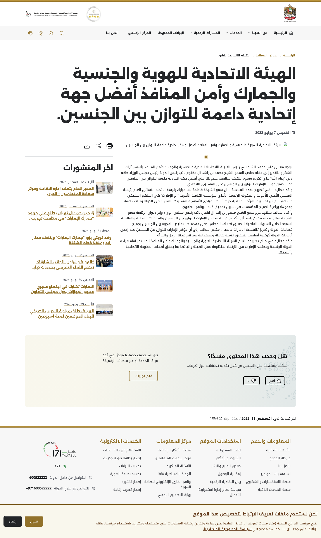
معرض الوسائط (266, 55)
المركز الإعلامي (139, 33)
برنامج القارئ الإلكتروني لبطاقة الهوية (167, 484)
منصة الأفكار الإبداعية (174, 450)
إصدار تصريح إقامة (127, 489)
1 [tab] (206, 157)
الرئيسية (289, 55)
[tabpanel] (206, 145)
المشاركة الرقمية (207, 33)
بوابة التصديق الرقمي (174, 495)
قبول (34, 521)
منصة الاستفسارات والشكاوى (268, 481)
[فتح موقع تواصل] (60, 449)
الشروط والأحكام (228, 458)
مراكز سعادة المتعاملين (173, 458)
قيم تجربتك (143, 375)
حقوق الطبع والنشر (226, 466)
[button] (62, 33)
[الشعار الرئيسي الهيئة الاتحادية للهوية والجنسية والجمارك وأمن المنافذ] (51, 14)
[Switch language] (30, 33)
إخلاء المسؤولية (228, 450)
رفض (13, 521)
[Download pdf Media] (86, 145)
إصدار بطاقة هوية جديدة (122, 458)
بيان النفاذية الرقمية (225, 481)
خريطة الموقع (280, 458)
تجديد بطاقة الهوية (125, 474)
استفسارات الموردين (275, 474)
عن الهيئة (259, 33)
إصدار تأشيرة (131, 481)
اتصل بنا (112, 33)
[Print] (109, 145)
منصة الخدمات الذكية (274, 489)
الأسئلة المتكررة (278, 450)
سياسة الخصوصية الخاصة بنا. (227, 529)
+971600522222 (39, 488)
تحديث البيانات (130, 466)
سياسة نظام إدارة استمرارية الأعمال (219, 492)
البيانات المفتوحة (171, 33)
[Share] (98, 145)
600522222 (38, 477)
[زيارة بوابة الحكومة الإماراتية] (287, 13)
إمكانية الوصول (229, 474)
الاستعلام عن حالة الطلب (122, 450)
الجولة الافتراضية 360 (174, 474)
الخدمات (236, 33)
